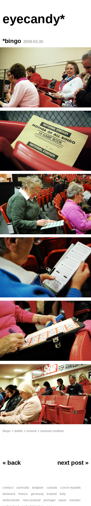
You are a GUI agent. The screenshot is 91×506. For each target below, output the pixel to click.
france (23, 494)
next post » (72, 462)
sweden (74, 500)
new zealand (31, 500)
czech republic (70, 487)
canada (52, 487)
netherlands (11, 500)
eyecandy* (34, 19)
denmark (9, 494)
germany (37, 494)
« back (12, 462)
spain (62, 500)
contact (8, 487)
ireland (31, 431)
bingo (6, 431)
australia (22, 487)
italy (63, 494)
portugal (49, 500)
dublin (18, 431)
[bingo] (45, 77)
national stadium (52, 431)
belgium (37, 487)
